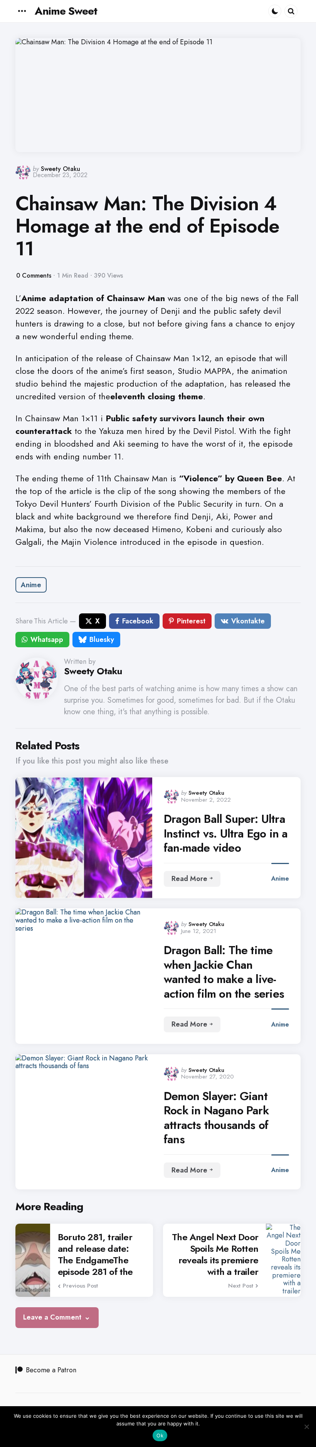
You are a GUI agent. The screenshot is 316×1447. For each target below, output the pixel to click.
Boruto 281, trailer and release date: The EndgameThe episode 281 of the (95, 1254)
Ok (159, 1435)
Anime (31, 585)
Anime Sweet (66, 11)
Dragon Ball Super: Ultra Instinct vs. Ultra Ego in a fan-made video (225, 833)
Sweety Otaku (60, 168)
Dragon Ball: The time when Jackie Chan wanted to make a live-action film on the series (224, 972)
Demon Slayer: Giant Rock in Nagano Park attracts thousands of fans (216, 1118)
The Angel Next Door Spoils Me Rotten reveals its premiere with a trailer (215, 1254)
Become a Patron (51, 1370)
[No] (306, 1426)
